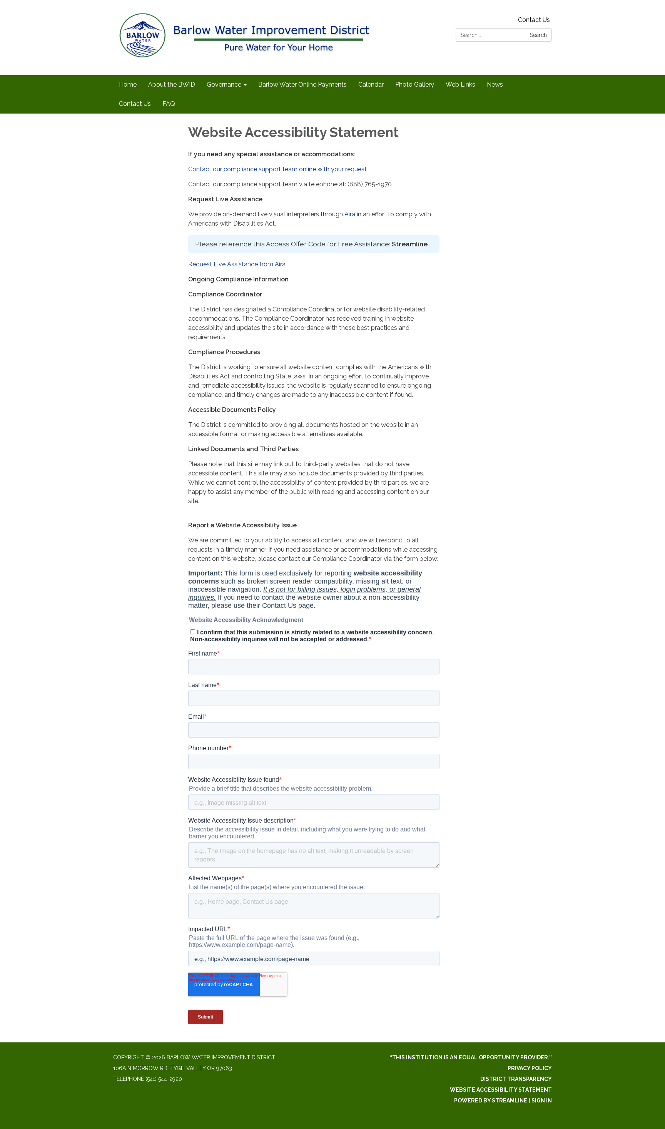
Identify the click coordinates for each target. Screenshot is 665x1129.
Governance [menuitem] (224, 84)
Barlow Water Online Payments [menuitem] (302, 84)
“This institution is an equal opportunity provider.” (470, 1057)
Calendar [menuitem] (371, 84)
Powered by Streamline (490, 1100)
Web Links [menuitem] (460, 84)
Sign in (541, 1100)
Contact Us (534, 19)
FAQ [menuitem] (168, 103)
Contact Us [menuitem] (135, 103)
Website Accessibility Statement (501, 1090)
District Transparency (516, 1079)
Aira (349, 214)
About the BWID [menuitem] (171, 84)
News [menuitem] (495, 84)
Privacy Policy (530, 1068)
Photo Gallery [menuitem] (414, 84)
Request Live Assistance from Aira (237, 264)
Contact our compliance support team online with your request (277, 169)
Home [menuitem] (128, 84)
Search (538, 35)
